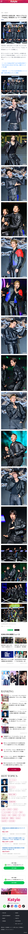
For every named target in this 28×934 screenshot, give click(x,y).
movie (16, 913)
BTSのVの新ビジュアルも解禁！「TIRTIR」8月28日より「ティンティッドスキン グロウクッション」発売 (17, 720)
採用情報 (2, 929)
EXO (24, 815)
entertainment (6, 915)
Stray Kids (4, 815)
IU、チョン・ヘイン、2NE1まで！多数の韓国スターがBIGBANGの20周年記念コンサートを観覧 (14, 757)
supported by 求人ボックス (22, 856)
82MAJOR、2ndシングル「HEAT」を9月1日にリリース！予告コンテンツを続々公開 (7, 646)
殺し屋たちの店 (5, 818)
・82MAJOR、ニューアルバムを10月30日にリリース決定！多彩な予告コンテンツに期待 (14, 72)
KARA (9, 815)
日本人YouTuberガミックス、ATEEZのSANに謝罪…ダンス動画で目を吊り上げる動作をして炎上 (14, 763)
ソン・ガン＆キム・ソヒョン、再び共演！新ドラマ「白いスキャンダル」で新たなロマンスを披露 (14, 750)
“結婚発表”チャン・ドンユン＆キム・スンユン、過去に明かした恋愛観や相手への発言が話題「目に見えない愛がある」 (14, 737)
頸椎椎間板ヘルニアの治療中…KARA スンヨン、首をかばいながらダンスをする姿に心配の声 (17, 728)
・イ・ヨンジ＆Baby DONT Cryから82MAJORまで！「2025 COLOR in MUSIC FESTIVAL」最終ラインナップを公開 (14, 65)
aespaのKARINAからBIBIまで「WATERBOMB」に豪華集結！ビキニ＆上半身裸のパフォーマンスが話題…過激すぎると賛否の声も (21, 660)
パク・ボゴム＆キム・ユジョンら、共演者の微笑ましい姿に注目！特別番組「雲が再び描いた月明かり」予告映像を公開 (17, 704)
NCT (19, 815)
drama (4, 921)
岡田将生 (12, 818)
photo (17, 918)
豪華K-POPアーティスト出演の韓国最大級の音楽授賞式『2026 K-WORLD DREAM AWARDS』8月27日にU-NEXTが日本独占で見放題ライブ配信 (7, 660)
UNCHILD (15, 809)
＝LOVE (3, 809)
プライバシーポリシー (10, 929)
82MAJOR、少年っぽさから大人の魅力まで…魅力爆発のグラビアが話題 (21, 646)
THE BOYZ (9, 809)
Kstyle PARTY (4, 820)
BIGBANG (14, 815)
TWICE (21, 812)
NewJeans (18, 818)
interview (18, 921)
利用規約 (21, 927)
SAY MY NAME (11, 820)
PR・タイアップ (18, 923)
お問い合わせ (15, 927)
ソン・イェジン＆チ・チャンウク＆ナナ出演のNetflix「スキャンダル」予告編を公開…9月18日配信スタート (18, 696)
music (3, 918)
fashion (17, 915)
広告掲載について (9, 927)
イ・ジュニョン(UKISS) (6, 812)
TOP (2, 12)
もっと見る (14, 769)
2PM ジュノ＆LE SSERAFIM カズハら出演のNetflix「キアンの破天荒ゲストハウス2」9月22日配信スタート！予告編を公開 (14, 744)
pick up (4, 913)
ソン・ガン (15, 812)
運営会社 (2, 927)
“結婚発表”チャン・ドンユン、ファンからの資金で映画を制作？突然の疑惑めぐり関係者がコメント (17, 712)
